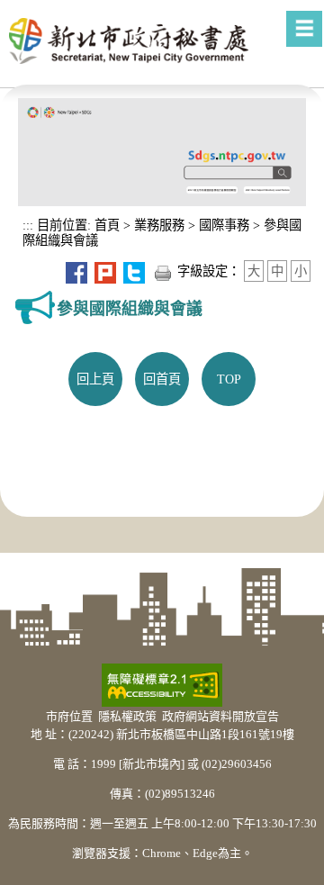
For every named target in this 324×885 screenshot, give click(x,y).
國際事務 (224, 225)
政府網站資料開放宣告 (220, 716)
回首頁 (162, 379)
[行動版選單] (304, 29)
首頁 (105, 225)
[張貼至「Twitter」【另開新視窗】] (134, 271)
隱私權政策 (127, 716)
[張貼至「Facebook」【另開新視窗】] (76, 271)
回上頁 (95, 379)
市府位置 (69, 716)
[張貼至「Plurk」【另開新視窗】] (105, 271)
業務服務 (159, 225)
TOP (229, 379)
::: (27, 225)
